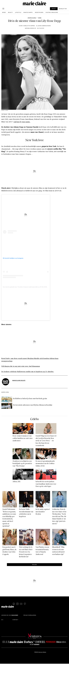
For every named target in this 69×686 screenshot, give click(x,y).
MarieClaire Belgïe (18, 380)
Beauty (10, 12)
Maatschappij (28, 12)
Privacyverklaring (29, 615)
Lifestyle (18, 12)
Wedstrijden (39, 12)
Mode (4, 12)
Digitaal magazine (52, 12)
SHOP (54, 8)
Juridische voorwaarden (9, 615)
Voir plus (34, 564)
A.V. (2, 619)
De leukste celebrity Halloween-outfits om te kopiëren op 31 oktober (27, 371)
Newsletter (63, 8)
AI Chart (15, 615)
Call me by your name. (21, 122)
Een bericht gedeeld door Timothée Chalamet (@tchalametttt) (20, 287)
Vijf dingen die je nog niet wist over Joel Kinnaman (20, 366)
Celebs (34, 419)
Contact (15, 619)
